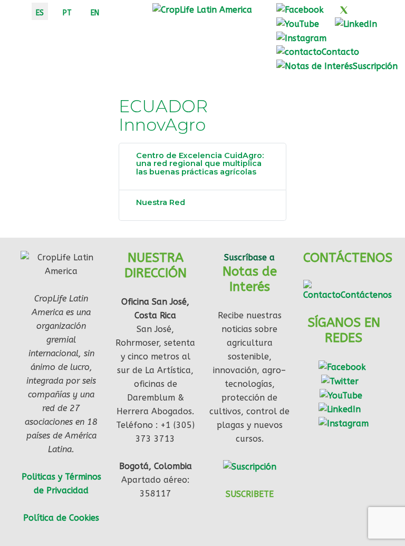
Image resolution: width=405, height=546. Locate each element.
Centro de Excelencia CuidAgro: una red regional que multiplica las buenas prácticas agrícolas (200, 164)
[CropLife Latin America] (202, 9)
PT (67, 12)
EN (95, 12)
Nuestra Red (160, 202)
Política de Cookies (61, 518)
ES (40, 12)
